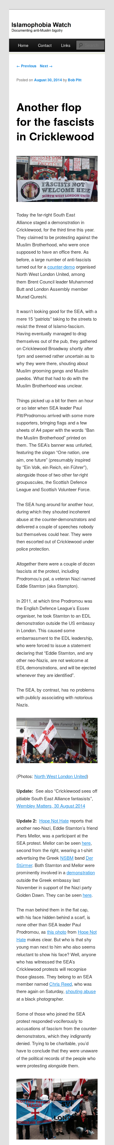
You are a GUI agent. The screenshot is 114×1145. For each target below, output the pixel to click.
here (86, 843)
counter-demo (61, 266)
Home (23, 45)
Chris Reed (60, 984)
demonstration (81, 872)
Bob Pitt (74, 80)
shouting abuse (81, 991)
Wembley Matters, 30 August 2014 (50, 805)
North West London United (60, 776)
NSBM (67, 857)
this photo (56, 931)
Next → (46, 66)
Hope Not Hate (54, 820)
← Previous (26, 66)
